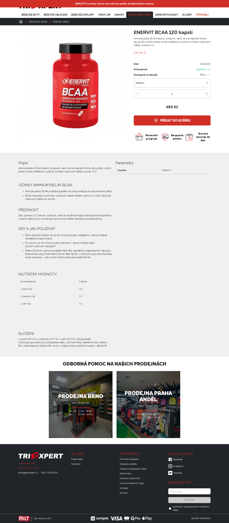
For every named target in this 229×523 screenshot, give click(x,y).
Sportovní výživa (139, 14)
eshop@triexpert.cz (28, 472)
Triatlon (104, 14)
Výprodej (202, 14)
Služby (187, 14)
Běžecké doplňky (82, 14)
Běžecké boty (31, 14)
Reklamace (125, 473)
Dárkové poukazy (166, 14)
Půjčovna (75, 464)
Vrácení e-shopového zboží (133, 469)
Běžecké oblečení (55, 14)
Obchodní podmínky (130, 478)
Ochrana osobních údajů (132, 483)
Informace (130, 453)
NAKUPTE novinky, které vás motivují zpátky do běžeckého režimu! (114, 3)
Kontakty (124, 488)
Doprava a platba (128, 464)
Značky (119, 14)
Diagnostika (77, 459)
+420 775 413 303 (49, 472)
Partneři (123, 493)
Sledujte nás (181, 453)
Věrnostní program (129, 459)
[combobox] (172, 84)
